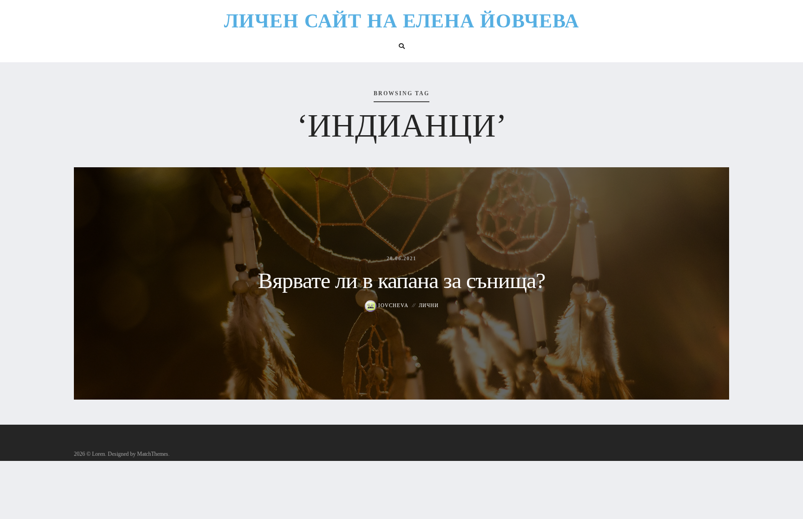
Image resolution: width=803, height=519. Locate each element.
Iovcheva (392, 305)
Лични (429, 305)
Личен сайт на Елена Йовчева (401, 21)
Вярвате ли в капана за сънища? (401, 280)
